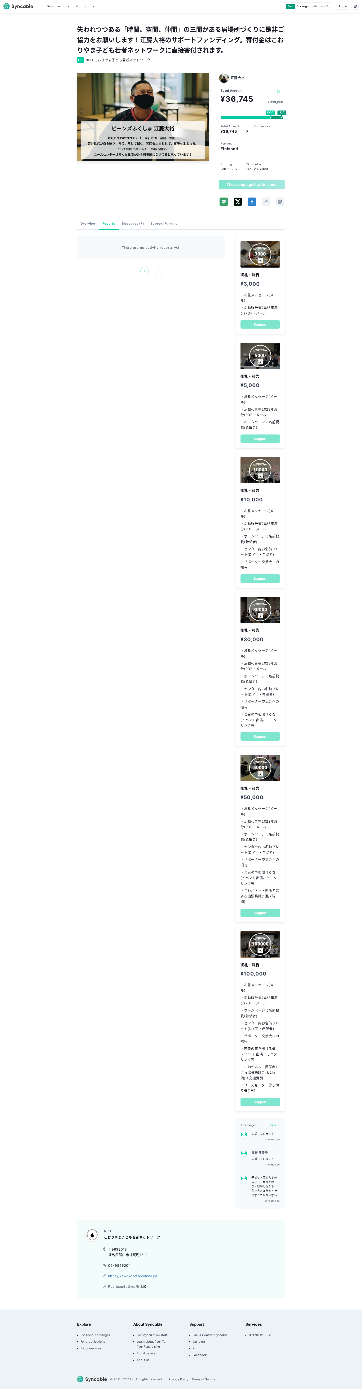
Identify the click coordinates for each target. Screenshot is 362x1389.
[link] (266, 202)
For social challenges (95, 1335)
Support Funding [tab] (164, 223)
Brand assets (146, 1353)
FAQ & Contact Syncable (210, 1335)
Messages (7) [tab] (133, 223)
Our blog (199, 1341)
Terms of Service (203, 1379)
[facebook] (252, 202)
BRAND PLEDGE (260, 1335)
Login (343, 6)
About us (143, 1360)
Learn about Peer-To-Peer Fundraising (152, 1344)
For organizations (92, 1341)
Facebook (200, 1355)
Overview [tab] (88, 223)
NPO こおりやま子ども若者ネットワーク (117, 60)
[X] (238, 202)
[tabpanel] (151, 255)
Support (260, 324)
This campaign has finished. (252, 184)
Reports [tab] (108, 223)
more (273, 1125)
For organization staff (152, 1335)
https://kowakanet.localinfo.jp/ (132, 1276)
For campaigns (91, 1348)
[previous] (144, 271)
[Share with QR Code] (280, 202)
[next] (158, 271)
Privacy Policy (178, 1379)
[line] (224, 202)
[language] (355, 6)
